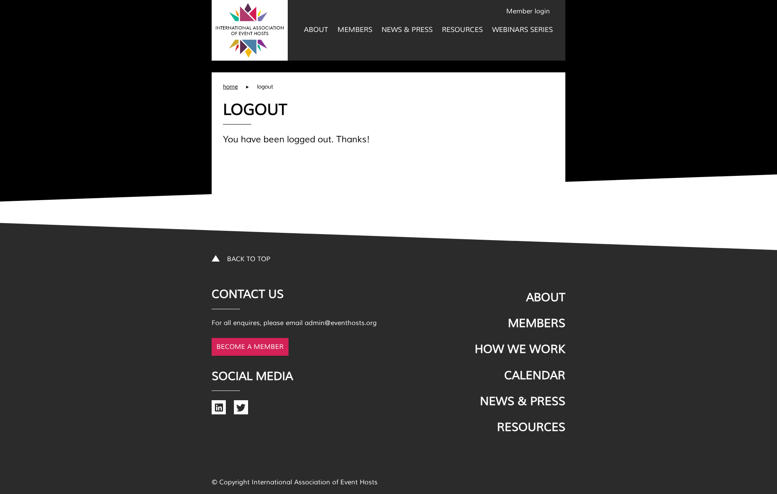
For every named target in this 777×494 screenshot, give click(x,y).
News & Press (407, 29)
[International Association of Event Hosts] (250, 30)
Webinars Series (522, 29)
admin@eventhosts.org (341, 323)
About (316, 29)
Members (355, 29)
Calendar (534, 375)
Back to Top (248, 259)
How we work (520, 349)
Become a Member (250, 347)
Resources (462, 29)
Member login (528, 11)
